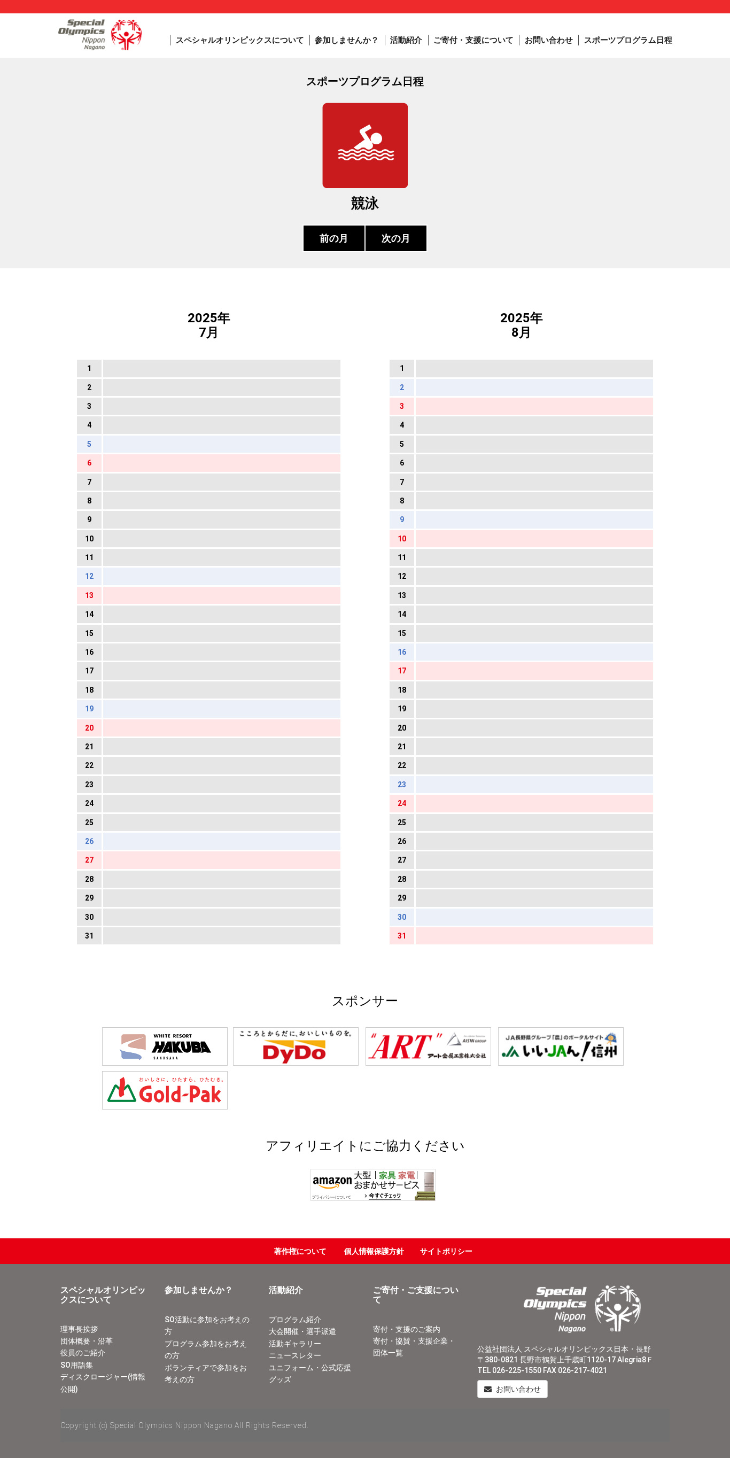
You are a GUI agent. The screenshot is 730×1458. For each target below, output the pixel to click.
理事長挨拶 (79, 1329)
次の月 (396, 238)
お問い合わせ (549, 40)
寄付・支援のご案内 (406, 1329)
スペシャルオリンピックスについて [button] (240, 40)
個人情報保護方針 (374, 1251)
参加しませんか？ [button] (347, 40)
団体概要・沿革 (86, 1341)
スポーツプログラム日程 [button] (628, 40)
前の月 (334, 238)
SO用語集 (76, 1365)
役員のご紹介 (82, 1352)
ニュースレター (295, 1355)
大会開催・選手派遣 (302, 1331)
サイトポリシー (446, 1251)
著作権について (300, 1251)
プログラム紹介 (295, 1319)
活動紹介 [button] (406, 40)
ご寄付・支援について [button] (473, 40)
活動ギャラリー (295, 1343)
